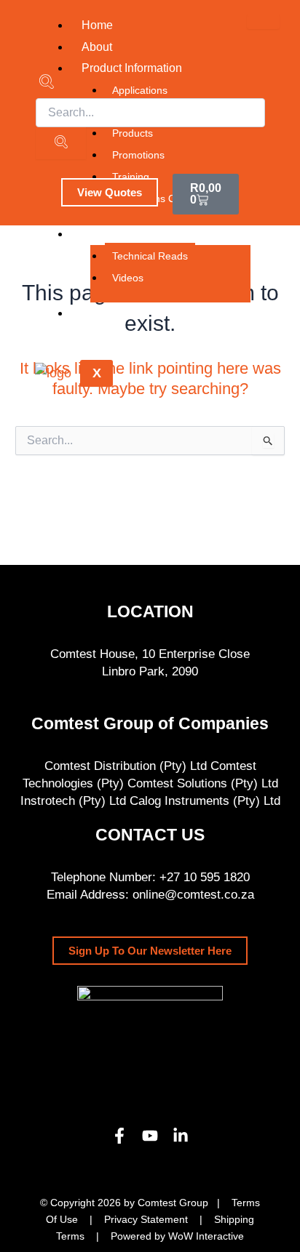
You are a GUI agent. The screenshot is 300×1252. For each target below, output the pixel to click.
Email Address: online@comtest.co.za (150, 895)
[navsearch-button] (46, 83)
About (97, 47)
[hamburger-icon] (263, 22)
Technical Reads (150, 256)
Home (97, 25)
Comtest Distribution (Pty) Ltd (125, 766)
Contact (102, 313)
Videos (127, 278)
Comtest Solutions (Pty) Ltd (202, 783)
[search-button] (61, 143)
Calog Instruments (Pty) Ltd (205, 801)
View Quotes (109, 192)
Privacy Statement (146, 1219)
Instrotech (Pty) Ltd (73, 801)
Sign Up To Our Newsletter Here (150, 950)
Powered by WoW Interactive (177, 1236)
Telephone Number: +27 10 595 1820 (150, 877)
